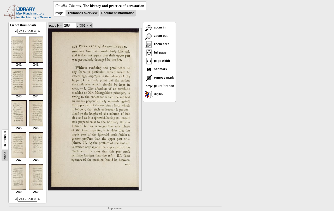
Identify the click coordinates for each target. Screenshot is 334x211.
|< (58, 25)
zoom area (161, 44)
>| (90, 25)
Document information (117, 13)
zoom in (159, 27)
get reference (163, 86)
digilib (158, 94)
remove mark (163, 77)
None (5, 156)
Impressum (115, 208)
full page (159, 52)
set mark (160, 69)
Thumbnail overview (82, 13)
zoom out (160, 36)
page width (161, 61)
